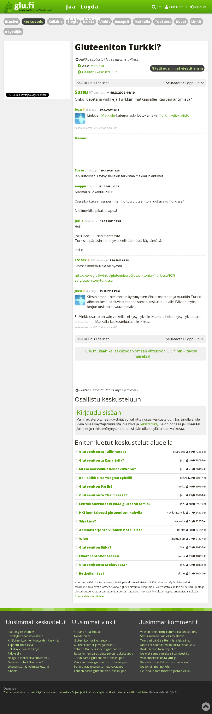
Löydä (90, 6)
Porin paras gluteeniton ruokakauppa (98, 666)
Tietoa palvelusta (14, 692)
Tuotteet (163, 21)
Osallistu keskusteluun (100, 72)
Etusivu (11, 21)
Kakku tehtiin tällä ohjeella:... (159, 649)
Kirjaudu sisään (99, 412)
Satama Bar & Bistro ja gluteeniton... (98, 649)
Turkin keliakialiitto (174, 115)
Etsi (159, 7)
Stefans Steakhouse (87, 632)
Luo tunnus (177, 7)
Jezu (78, 109)
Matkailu (108, 115)
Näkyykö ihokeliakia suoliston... (28, 658)
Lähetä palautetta (117, 692)
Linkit (196, 21)
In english (99, 692)
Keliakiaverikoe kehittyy (23, 649)
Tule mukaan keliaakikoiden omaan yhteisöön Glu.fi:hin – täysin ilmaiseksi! (140, 354)
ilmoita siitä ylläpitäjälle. (89, 596)
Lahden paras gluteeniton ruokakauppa (100, 671)
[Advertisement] (140, 152)
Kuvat (181, 21)
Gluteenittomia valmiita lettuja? (28, 666)
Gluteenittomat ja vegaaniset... (94, 645)
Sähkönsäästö (138, 692)
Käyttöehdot (43, 692)
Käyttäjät (13, 31)
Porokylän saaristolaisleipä (25, 636)
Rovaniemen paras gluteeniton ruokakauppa (103, 653)
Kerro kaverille (61, 692)
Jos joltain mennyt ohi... (155, 666)
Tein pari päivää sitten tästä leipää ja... (165, 640)
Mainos (81, 138)
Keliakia (56, 21)
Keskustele (83, 18)
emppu (80, 186)
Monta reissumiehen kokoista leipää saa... (168, 645)
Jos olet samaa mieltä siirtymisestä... (164, 653)
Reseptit (122, 21)
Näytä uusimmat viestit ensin (177, 68)
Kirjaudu (200, 7)
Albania (12, 671)
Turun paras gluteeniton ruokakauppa (99, 658)
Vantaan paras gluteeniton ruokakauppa (100, 662)
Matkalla (142, 21)
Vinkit (104, 21)
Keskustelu (33, 21)
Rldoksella (14, 653)
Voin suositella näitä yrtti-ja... (159, 658)
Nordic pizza (82, 636)
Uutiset (30, 692)
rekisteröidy (149, 424)
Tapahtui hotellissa (20, 645)
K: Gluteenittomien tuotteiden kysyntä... (34, 640)
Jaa (71, 6)
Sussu (81, 92)
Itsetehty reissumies (21, 632)
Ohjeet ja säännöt (82, 692)
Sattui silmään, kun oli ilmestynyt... (163, 636)
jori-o (79, 221)
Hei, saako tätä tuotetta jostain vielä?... (166, 671)
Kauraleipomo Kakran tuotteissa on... (165, 662)
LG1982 (80, 260)
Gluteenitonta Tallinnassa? (25, 662)
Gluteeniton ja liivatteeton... (92, 640)
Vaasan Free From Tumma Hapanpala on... (169, 632)
